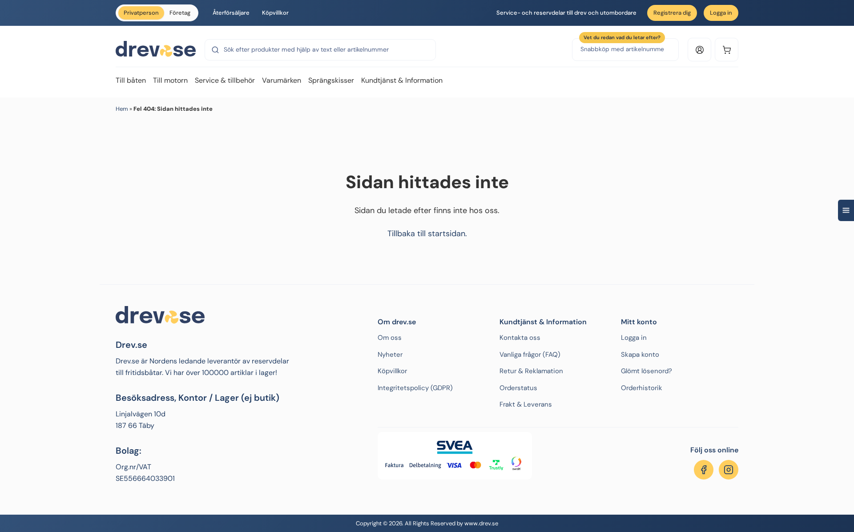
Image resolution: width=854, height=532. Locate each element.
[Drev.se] (156, 49)
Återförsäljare (231, 12)
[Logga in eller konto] (699, 49)
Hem (122, 109)
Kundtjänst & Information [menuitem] (402, 80)
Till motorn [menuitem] (170, 80)
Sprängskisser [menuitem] (331, 80)
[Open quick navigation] (846, 210)
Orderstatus (518, 387)
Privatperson (141, 12)
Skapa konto (640, 354)
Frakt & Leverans (526, 404)
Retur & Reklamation (531, 371)
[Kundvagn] (726, 49)
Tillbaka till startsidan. (427, 233)
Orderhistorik (641, 387)
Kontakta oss (520, 337)
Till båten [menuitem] (131, 80)
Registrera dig (672, 12)
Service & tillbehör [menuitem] (225, 80)
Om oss (390, 337)
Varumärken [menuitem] (281, 80)
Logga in (721, 12)
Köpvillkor (275, 12)
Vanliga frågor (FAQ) (530, 354)
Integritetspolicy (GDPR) (415, 387)
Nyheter (390, 354)
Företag (179, 12)
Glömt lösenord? (646, 371)
